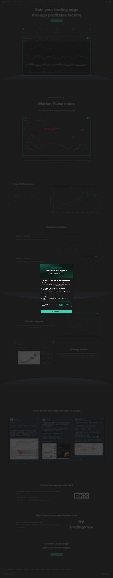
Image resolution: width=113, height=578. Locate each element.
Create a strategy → (56, 311)
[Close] (71, 266)
